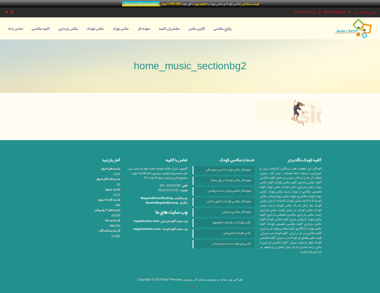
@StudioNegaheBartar (162, 203)
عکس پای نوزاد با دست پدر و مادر (231, 243)
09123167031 (305, 12)
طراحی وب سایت (231, 279)
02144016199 (335, 12)
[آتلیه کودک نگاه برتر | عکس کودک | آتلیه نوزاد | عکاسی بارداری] (353, 28)
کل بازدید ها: (112, 220)
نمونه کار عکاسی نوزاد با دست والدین (229, 191)
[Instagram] (12, 12)
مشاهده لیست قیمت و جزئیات (140, 3)
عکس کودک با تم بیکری (237, 233)
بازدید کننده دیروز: (108, 199)
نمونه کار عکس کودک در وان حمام (231, 180)
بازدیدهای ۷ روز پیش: (107, 209)
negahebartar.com (147, 229)
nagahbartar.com (146, 221)
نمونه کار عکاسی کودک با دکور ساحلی (229, 201)
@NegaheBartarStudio (157, 198)
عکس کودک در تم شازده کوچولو (232, 222)
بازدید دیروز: (112, 189)
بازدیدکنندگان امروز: (107, 178)
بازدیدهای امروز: (110, 168)
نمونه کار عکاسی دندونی (236, 212)
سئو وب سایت (206, 279)
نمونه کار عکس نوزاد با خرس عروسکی (228, 169)
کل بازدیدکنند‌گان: (109, 230)
